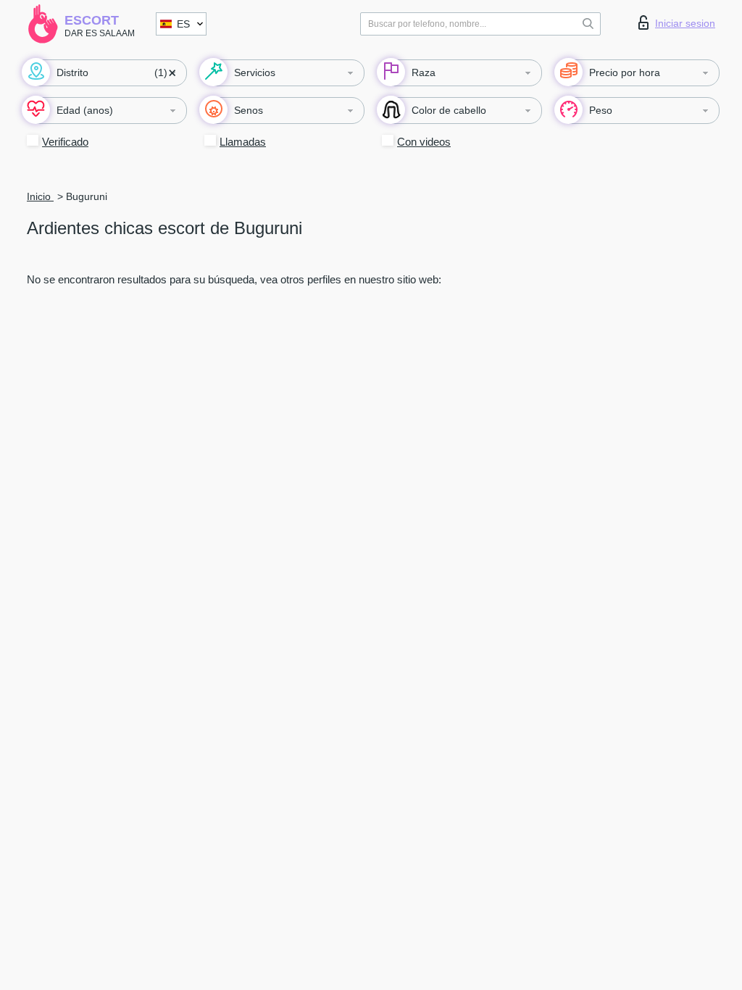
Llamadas (243, 142)
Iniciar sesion (685, 23)
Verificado (65, 142)
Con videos (424, 142)
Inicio (40, 196)
